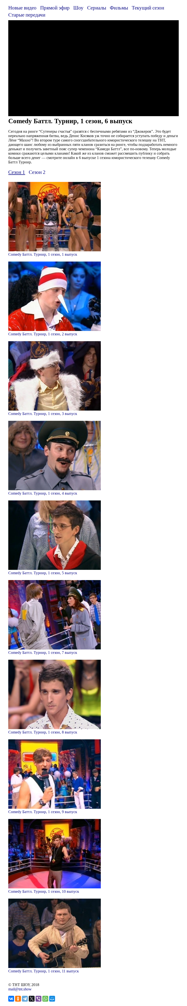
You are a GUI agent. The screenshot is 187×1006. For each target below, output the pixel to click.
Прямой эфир (55, 7)
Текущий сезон (148, 7)
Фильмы (119, 7)
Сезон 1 (16, 172)
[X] (32, 999)
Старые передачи (26, 15)
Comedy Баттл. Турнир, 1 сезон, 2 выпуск (42, 334)
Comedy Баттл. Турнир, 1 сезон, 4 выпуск (42, 493)
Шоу (78, 7)
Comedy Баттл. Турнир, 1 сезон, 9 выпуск (42, 812)
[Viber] (38, 999)
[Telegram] (25, 999)
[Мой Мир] (52, 999)
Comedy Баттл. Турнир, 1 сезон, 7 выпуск (42, 652)
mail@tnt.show (20, 989)
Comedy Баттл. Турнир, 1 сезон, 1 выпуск (42, 254)
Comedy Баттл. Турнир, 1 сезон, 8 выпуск (42, 732)
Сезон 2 (37, 172)
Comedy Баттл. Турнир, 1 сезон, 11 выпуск (43, 971)
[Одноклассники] (18, 999)
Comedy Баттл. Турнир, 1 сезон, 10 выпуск (43, 891)
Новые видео (22, 7)
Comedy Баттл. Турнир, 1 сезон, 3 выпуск (42, 414)
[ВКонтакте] (11, 999)
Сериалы (96, 7)
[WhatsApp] (45, 999)
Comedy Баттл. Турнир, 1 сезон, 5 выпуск (42, 573)
